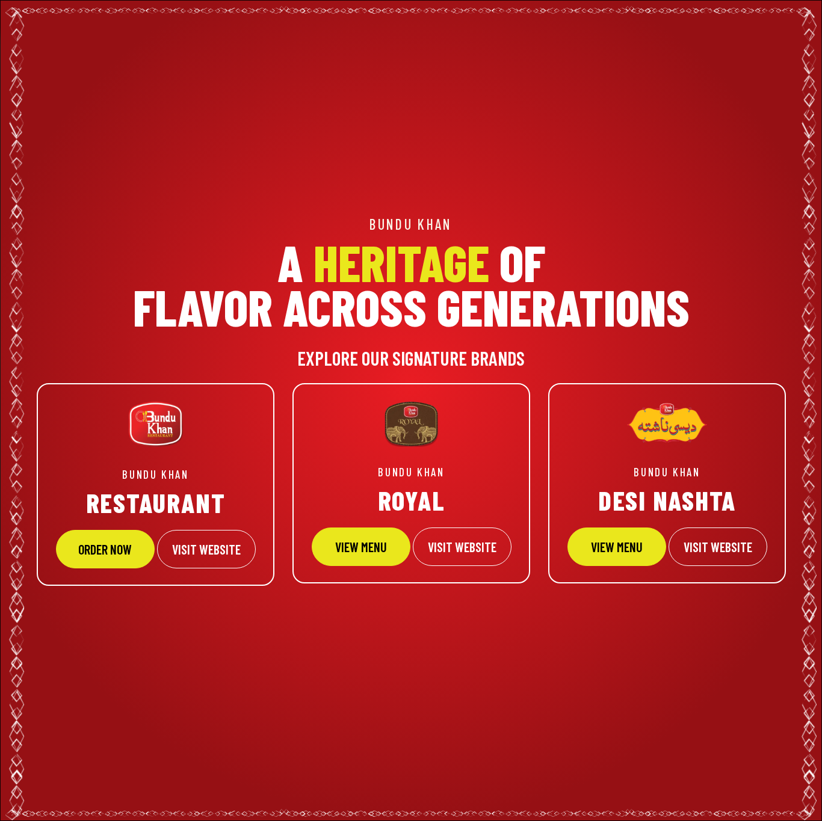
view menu (617, 547)
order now (105, 549)
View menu (361, 547)
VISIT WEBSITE (206, 549)
